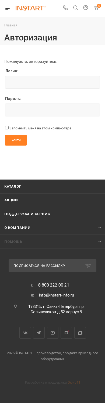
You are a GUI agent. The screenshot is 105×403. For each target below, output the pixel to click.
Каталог (12, 186)
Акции (11, 200)
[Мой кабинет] (85, 8)
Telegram (39, 333)
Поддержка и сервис (27, 214)
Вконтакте (25, 333)
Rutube (66, 333)
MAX (80, 333)
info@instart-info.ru (56, 295)
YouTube (52, 333)
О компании (17, 228)
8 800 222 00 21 (53, 285)
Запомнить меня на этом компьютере (40, 128)
